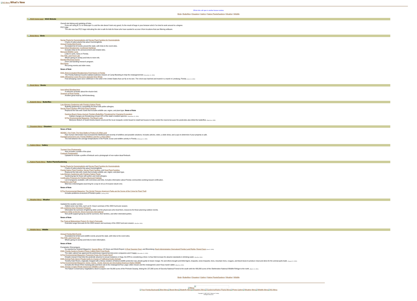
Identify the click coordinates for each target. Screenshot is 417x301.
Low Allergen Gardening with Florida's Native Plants (80, 105)
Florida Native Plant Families (71, 170)
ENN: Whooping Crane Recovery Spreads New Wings (81, 77)
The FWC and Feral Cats (70, 56)
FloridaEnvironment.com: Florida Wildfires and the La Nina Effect (85, 137)
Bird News (64, 63)
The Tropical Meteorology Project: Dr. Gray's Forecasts (81, 221)
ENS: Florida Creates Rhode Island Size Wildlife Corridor (82, 267)
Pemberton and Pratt (68, 182)
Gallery (203, 14)
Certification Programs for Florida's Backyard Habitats (81, 178)
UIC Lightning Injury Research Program (75, 208)
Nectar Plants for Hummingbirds (72, 40)
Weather (229, 14)
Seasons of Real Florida (69, 93)
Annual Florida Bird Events (70, 44)
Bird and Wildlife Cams (69, 52)
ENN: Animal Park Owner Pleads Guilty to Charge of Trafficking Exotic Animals (90, 259)
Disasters (195, 14)
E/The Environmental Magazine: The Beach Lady (84, 118)
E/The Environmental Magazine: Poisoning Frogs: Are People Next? (86, 255)
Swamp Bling (97, 249)
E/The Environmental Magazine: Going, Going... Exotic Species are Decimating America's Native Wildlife (100, 263)
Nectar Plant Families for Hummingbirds (104, 40)
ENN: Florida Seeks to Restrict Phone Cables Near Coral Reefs (84, 251)
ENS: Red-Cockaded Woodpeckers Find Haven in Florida (82, 73)
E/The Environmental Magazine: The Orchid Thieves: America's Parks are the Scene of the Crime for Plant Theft (103, 191)
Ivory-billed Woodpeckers (70, 90)
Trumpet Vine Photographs (70, 149)
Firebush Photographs (69, 153)
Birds (180, 14)
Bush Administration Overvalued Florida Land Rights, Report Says (180, 249)
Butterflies (187, 14)
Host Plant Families (88, 108)
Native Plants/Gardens (216, 14)
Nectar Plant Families (68, 108)
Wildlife (237, 14)
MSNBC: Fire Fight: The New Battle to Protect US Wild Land (83, 133)
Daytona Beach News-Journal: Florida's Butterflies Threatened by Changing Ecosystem (98, 114)
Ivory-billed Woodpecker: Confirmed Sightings (78, 48)
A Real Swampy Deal (133, 249)
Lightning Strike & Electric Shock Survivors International (81, 212)
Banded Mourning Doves (70, 60)
